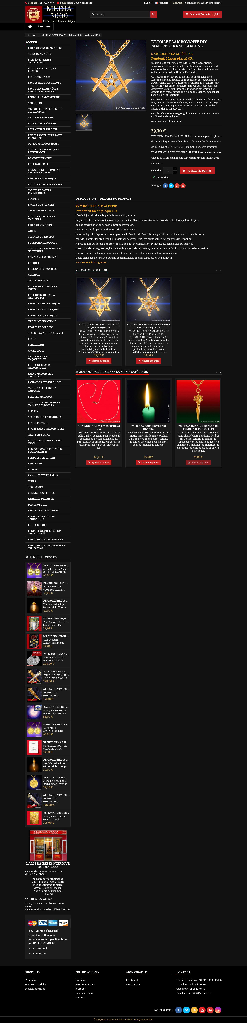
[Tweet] (171, 185)
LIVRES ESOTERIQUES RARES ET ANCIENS (45, 136)
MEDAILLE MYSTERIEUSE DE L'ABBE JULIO (56, 724)
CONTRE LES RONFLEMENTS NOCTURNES (45, 250)
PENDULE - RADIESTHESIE (44, 97)
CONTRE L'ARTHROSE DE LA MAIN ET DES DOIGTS (44, 404)
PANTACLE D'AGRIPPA (41, 498)
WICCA (32, 231)
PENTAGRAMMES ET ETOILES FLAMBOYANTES (45, 450)
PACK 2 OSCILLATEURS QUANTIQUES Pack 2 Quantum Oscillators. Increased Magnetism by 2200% (56, 653)
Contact (183, 972)
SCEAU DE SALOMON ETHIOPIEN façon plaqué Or (99, 326)
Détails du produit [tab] (115, 198)
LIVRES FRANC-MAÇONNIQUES (46, 428)
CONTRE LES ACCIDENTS (42, 257)
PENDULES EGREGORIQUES (44, 303)
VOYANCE (33, 199)
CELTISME (34, 411)
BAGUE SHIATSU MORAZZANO (45, 539)
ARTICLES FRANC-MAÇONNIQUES (38, 358)
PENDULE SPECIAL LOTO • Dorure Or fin (56, 583)
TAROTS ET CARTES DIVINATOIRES (39, 191)
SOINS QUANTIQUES (40, 54)
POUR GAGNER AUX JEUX (42, 269)
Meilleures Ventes (41, 557)
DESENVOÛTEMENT (40, 158)
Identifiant (132, 980)
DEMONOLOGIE (37, 504)
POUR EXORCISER (38, 164)
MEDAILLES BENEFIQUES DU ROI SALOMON (45, 110)
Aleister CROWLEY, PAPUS (43, 475)
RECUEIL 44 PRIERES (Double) (45, 333)
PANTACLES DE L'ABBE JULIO (45, 382)
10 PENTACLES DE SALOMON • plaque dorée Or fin (56, 813)
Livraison (81, 980)
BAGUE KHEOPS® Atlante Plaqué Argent (56, 707)
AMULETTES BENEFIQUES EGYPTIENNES (43, 151)
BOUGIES (33, 263)
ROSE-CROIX (35, 487)
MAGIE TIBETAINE (39, 280)
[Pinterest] (183, 185)
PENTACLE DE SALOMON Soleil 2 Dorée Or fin (56, 777)
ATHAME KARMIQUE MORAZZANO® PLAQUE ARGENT (56, 795)
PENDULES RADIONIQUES (43, 309)
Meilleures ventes (35, 988)
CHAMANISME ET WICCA (42, 210)
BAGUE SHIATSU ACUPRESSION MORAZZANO (46, 547)
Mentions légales (85, 984)
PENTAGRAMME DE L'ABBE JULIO (56, 565)
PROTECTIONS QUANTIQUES (45, 48)
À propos (44, 26)
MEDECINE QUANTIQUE (42, 321)
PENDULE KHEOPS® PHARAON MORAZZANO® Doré (56, 600)
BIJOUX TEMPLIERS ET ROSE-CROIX (45, 442)
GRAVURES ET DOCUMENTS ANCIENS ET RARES (44, 171)
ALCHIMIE (34, 274)
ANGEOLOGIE (36, 350)
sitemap (80, 997)
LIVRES (32, 339)
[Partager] (165, 185)
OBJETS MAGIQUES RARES (43, 143)
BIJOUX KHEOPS (37, 525)
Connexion (190, 3)
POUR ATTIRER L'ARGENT (42, 129)
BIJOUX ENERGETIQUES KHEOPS (42, 70)
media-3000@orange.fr (79, 3)
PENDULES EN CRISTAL (41, 457)
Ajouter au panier (197, 170)
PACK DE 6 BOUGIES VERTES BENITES (148, 427)
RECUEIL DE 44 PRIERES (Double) (56, 742)
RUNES (32, 481)
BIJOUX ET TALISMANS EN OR (45, 184)
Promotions (31, 980)
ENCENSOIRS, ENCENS (41, 204)
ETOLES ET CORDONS (41, 327)
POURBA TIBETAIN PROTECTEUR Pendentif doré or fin (198, 427)
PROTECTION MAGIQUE (42, 178)
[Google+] (177, 185)
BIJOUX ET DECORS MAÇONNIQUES (39, 366)
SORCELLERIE (36, 344)
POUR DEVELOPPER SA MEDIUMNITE (41, 296)
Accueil (31, 42)
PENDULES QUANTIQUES (43, 315)
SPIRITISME (35, 463)
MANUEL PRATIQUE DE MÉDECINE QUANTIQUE (56, 618)
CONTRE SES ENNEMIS (41, 236)
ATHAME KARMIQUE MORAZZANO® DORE (56, 689)
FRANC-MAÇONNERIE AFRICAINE (40, 375)
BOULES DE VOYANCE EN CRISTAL (42, 288)
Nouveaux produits (35, 984)
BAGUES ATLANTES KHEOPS (44, 82)
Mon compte (133, 984)
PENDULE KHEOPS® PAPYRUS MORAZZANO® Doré (56, 759)
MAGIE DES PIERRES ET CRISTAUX (42, 389)
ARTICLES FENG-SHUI (41, 117)
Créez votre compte (210, 3)
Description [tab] (86, 198)
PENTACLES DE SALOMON (43, 510)
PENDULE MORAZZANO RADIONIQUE (41, 518)
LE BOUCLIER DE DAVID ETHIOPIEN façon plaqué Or (148, 326)
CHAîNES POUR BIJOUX (41, 493)
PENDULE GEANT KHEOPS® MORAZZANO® (44, 532)
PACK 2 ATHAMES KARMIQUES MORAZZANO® (56, 671)
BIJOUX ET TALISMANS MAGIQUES (41, 218)
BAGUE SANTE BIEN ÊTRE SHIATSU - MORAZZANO (43, 90)
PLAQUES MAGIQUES (40, 396)
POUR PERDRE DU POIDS (42, 242)
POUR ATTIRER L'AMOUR (42, 123)
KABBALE (33, 469)
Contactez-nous (84, 993)
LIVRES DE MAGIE (38, 423)
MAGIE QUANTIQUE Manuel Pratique (56, 636)
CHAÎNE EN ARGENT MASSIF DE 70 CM (99, 427)
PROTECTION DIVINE (40, 225)
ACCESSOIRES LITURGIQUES (45, 417)
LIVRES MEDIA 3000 (39, 77)
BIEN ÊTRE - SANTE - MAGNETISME (40, 61)
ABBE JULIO (35, 103)
